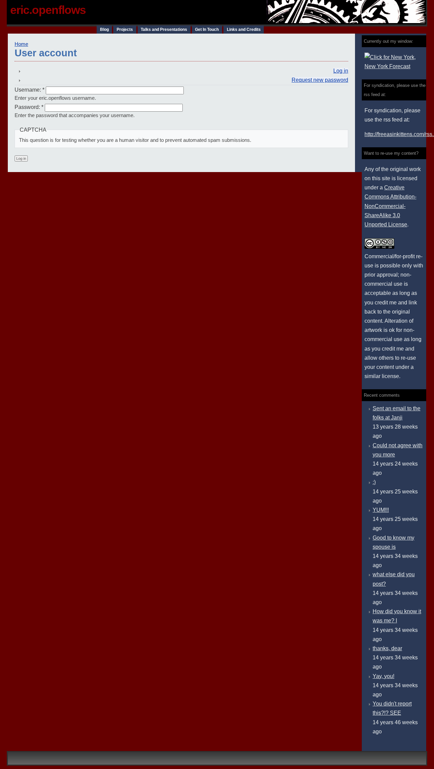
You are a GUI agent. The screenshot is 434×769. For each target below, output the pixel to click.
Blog (104, 29)
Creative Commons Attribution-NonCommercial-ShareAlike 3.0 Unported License (390, 206)
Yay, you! (383, 676)
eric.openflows (48, 9)
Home (21, 44)
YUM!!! (381, 510)
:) (374, 482)
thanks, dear (387, 648)
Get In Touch (207, 29)
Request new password (320, 80)
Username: (29, 90)
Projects (125, 29)
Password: (29, 107)
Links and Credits (244, 29)
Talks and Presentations (164, 29)
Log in (340, 71)
